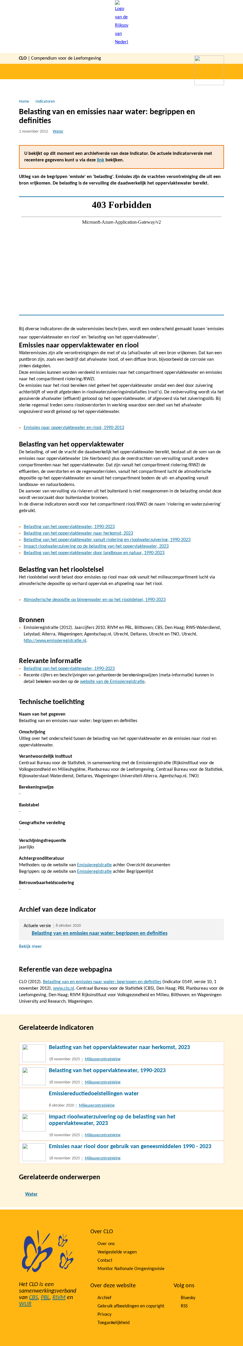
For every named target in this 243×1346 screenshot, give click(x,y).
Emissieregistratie (94, 865)
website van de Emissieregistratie (112, 681)
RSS (184, 1306)
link (100, 160)
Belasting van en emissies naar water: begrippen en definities (99, 933)
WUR (25, 1304)
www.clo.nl (63, 988)
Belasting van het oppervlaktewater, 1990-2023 (69, 527)
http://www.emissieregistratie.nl (55, 640)
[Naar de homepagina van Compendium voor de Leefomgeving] (121, 26)
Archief (104, 1298)
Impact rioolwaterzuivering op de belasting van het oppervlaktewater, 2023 (96, 546)
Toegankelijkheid (113, 1322)
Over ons (106, 1244)
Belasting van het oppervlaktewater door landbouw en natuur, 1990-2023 (94, 553)
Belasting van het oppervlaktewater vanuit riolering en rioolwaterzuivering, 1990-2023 (107, 540)
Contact (104, 1260)
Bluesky (188, 1298)
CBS (33, 1298)
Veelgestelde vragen (117, 1252)
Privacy (104, 1314)
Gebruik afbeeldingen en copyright (130, 1306)
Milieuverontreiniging (103, 1059)
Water (58, 131)
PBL (45, 1298)
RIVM (58, 1298)
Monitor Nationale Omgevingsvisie (130, 1268)
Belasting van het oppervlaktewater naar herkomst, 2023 (78, 533)
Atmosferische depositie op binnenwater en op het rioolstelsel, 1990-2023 (95, 599)
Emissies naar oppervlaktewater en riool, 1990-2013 (74, 427)
